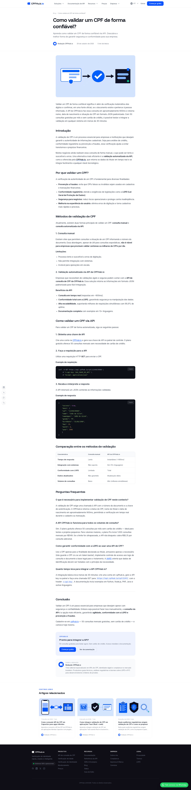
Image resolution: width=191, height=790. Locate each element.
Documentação (89, 755)
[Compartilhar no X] (4, 392)
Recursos (93, 3)
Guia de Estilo (89, 772)
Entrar (143, 3)
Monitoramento (63, 765)
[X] (40, 769)
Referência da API (90, 759)
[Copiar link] (4, 403)
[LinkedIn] (37, 769)
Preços (104, 4)
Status (86, 769)
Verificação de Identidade (67, 762)
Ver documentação (87, 649)
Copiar (131, 369)
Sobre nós (114, 755)
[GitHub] (33, 769)
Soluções (59, 3)
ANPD (109, 559)
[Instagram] (44, 769)
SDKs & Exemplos (90, 762)
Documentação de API (76, 4)
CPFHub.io (77, 340)
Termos (139, 759)
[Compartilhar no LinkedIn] (4, 387)
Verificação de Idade (65, 759)
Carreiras (113, 765)
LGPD (138, 762)
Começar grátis (155, 3)
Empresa (115, 3)
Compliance (114, 759)
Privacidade (141, 755)
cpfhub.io (75, 621)
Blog (54, 13)
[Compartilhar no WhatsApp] (4, 398)
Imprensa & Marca (116, 762)
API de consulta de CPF (66, 755)
